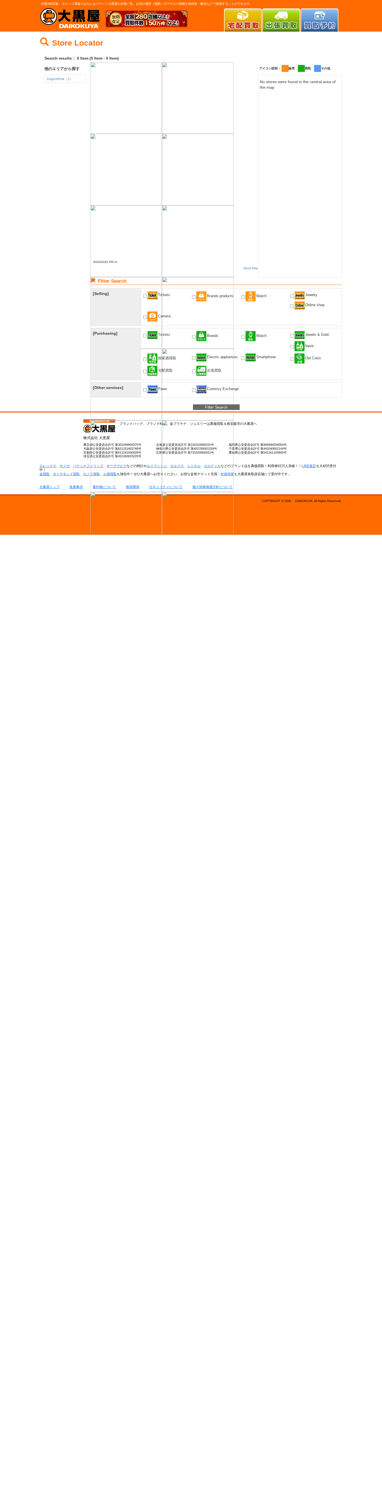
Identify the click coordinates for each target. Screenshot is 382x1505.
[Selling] (101, 293)
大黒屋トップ (49, 487)
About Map (250, 268)
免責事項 (76, 487)
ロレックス (47, 466)
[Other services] (108, 387)
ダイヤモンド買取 (66, 474)
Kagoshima (60, 79)
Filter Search (216, 407)
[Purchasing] (105, 333)
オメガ (65, 466)
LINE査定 (309, 466)
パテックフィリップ (88, 466)
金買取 (44, 474)
